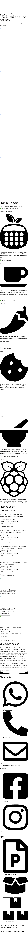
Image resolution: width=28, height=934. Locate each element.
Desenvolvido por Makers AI (12, 931)
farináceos (2, 416)
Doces (1, 351)
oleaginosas (3, 459)
